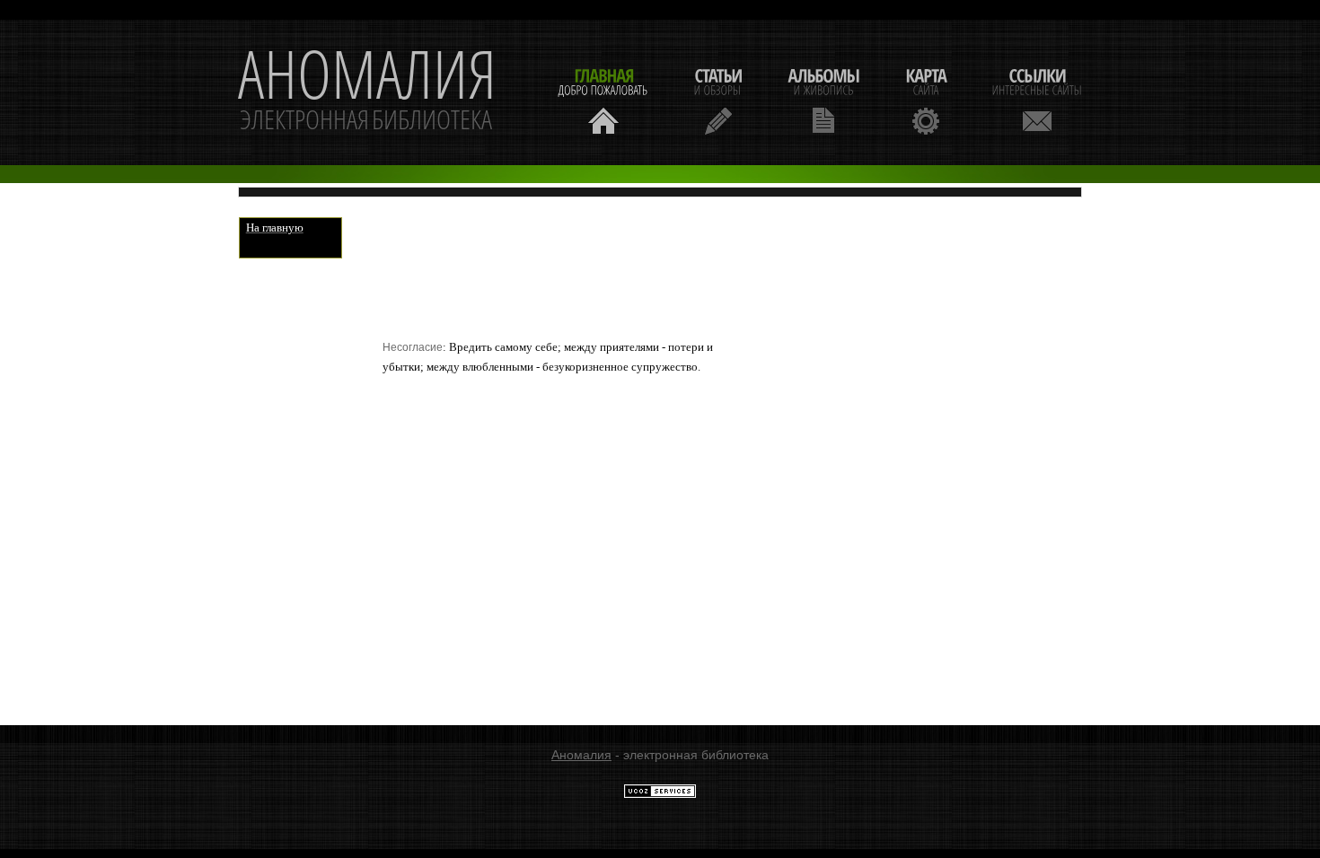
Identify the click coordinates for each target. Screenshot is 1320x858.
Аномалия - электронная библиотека (367, 92)
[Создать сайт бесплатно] (660, 794)
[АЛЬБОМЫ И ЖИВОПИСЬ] (823, 99)
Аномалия (581, 755)
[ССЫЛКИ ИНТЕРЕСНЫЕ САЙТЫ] (1037, 99)
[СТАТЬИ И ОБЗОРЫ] (718, 99)
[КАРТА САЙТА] (925, 99)
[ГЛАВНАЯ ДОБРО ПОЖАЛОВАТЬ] (603, 99)
